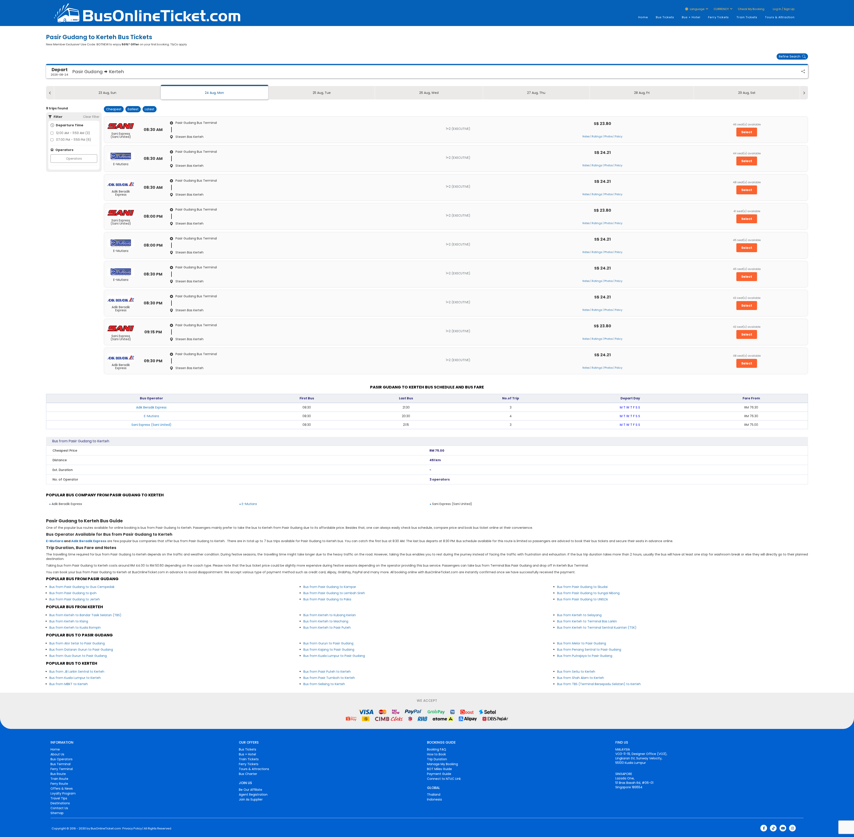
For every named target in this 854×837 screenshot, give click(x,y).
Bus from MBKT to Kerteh (68, 684)
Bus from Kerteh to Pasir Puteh (327, 627)
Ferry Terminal (61, 769)
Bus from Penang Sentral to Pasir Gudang (589, 649)
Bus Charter (248, 774)
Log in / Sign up (783, 9)
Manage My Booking (442, 764)
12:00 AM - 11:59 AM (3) (73, 133)
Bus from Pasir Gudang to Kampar (329, 587)
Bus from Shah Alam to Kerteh (580, 678)
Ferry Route (59, 783)
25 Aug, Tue (322, 93)
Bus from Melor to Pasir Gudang (581, 643)
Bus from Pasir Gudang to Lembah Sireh (334, 593)
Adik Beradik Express (88, 541)
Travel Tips (58, 798)
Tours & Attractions (254, 769)
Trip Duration (437, 759)
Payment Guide (439, 774)
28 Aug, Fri (642, 93)
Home (643, 17)
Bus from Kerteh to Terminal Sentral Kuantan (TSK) (596, 627)
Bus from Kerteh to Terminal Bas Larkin (587, 621)
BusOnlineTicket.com (106, 829)
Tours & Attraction (780, 17)
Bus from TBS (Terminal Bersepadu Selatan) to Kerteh (599, 684)
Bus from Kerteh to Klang (68, 621)
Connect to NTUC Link (444, 779)
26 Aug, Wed (429, 93)
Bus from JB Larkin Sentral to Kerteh (76, 671)
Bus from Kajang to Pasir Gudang (328, 649)
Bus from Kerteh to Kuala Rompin (75, 627)
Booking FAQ (436, 749)
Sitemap (57, 813)
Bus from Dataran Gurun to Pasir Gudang (81, 649)
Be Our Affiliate (250, 789)
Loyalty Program (63, 793)
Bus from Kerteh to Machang (325, 621)
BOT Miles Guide (439, 769)
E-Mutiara (151, 416)
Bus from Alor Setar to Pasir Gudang (77, 643)
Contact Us (59, 808)
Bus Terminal (60, 764)
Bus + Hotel (691, 17)
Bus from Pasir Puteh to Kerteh (327, 671)
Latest (149, 109)
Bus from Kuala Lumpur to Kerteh (75, 678)
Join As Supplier (251, 799)
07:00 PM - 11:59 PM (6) (73, 139)
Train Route (59, 779)
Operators (74, 158)
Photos (608, 136)
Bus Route (58, 774)
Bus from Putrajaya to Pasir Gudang (584, 656)
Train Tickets (747, 17)
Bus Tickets (665, 17)
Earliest (133, 109)
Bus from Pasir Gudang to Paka (327, 599)
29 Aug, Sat (746, 93)
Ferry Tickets (718, 17)
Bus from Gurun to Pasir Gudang (328, 643)
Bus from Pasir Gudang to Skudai (582, 587)
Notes (586, 136)
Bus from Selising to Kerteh (324, 684)
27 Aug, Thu (536, 93)
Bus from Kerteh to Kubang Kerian (329, 615)
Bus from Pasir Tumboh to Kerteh (329, 678)
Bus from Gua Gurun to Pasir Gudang (78, 656)
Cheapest (113, 109)
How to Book (436, 754)
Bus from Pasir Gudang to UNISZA (582, 599)
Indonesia (434, 799)
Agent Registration (253, 794)
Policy (618, 136)
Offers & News (61, 788)
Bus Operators (61, 759)
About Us (57, 754)
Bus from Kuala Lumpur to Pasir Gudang (334, 656)
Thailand (433, 794)
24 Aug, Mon (214, 93)
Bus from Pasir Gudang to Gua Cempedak (82, 587)
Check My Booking (751, 9)
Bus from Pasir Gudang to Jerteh (74, 599)
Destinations (60, 803)
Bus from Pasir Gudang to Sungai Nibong (588, 593)
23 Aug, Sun (107, 93)
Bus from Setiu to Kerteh (576, 671)
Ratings (597, 136)
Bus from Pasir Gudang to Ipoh (73, 593)
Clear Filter (91, 117)
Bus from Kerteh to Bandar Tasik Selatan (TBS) (85, 615)
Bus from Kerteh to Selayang (579, 615)
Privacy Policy (132, 829)
